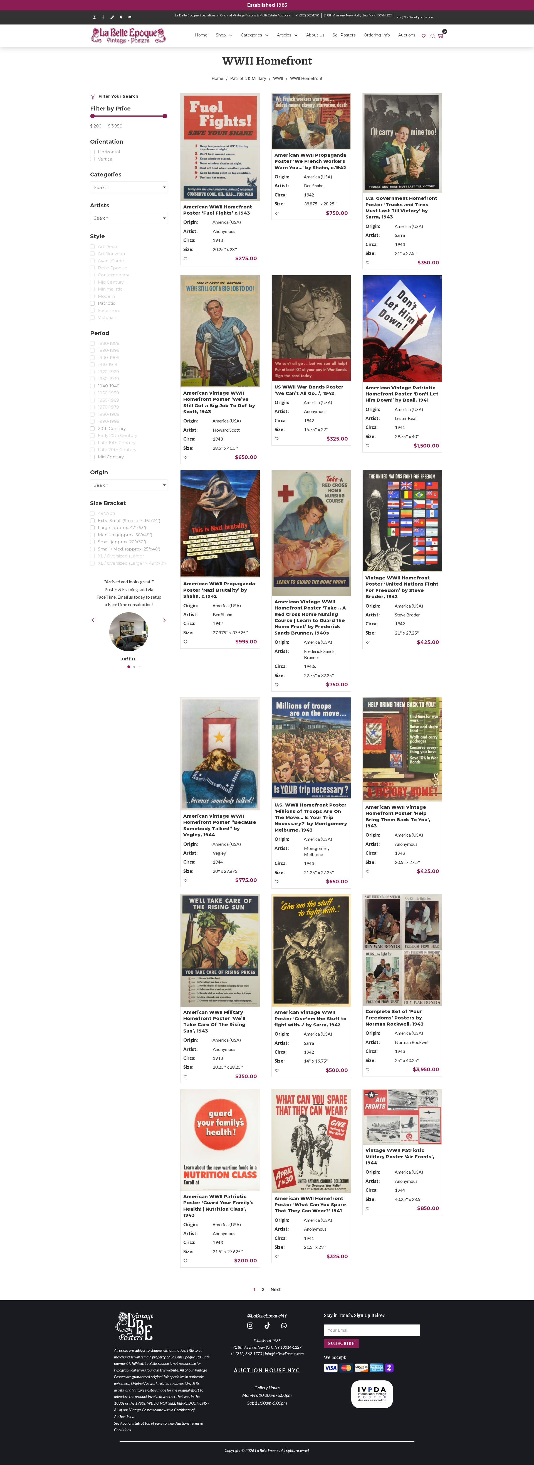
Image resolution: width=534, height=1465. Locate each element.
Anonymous (224, 231)
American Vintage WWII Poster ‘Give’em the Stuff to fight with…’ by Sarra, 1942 (311, 1019)
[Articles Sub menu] (296, 35)
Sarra (400, 235)
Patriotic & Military (248, 78)
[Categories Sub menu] (267, 35)
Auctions (406, 35)
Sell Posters (344, 35)
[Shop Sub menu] (231, 35)
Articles (284, 35)
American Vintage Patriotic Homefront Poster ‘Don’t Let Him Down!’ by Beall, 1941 (401, 394)
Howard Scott (226, 429)
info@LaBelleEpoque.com (415, 17)
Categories (251, 35)
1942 (309, 194)
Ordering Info (377, 35)
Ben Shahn (313, 185)
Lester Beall (406, 418)
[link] (424, 35)
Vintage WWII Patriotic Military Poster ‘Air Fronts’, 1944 (399, 1157)
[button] (128, 666)
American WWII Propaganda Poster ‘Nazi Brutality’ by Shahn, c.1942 (219, 590)
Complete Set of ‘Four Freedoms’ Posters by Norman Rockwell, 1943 (394, 1018)
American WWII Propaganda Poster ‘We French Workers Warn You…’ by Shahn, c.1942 (310, 161)
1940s (310, 666)
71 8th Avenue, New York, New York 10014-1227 (358, 15)
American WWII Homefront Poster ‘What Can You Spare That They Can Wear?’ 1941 (310, 1205)
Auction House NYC (267, 1370)
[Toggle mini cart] (441, 35)
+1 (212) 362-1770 (307, 15)
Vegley (219, 853)
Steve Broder (407, 614)
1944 (218, 861)
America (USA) (226, 222)
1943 (218, 240)
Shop (221, 35)
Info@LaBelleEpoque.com (284, 1353)
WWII (278, 78)
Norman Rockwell (412, 1042)
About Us (315, 35)
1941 (400, 427)
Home (201, 35)
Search (101, 187)
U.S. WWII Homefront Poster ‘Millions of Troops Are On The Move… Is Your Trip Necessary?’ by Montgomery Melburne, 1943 (311, 817)
